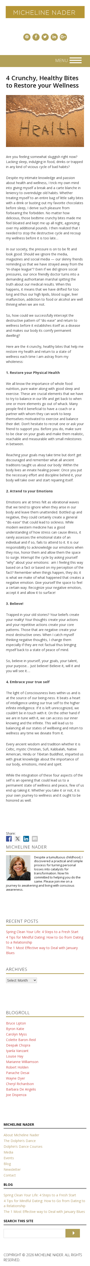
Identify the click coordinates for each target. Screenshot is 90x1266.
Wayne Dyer (15, 1078)
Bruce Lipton (16, 1023)
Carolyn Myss (16, 1034)
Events (9, 1158)
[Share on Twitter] (17, 839)
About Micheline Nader (21, 1135)
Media (8, 1152)
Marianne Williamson (22, 1061)
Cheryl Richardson (20, 1083)
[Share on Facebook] (9, 839)
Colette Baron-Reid (21, 1039)
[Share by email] (35, 839)
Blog (7, 1163)
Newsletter (12, 1169)
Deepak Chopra (18, 1045)
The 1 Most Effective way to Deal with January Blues (44, 1211)
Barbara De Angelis (21, 1089)
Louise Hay (14, 1056)
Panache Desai (17, 1072)
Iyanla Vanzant (17, 1050)
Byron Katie (15, 1028)
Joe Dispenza (16, 1094)
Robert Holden (17, 1067)
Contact (10, 1175)
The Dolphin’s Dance (20, 1140)
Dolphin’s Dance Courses (23, 1146)
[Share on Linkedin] (26, 839)
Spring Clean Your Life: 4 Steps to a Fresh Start (42, 931)
